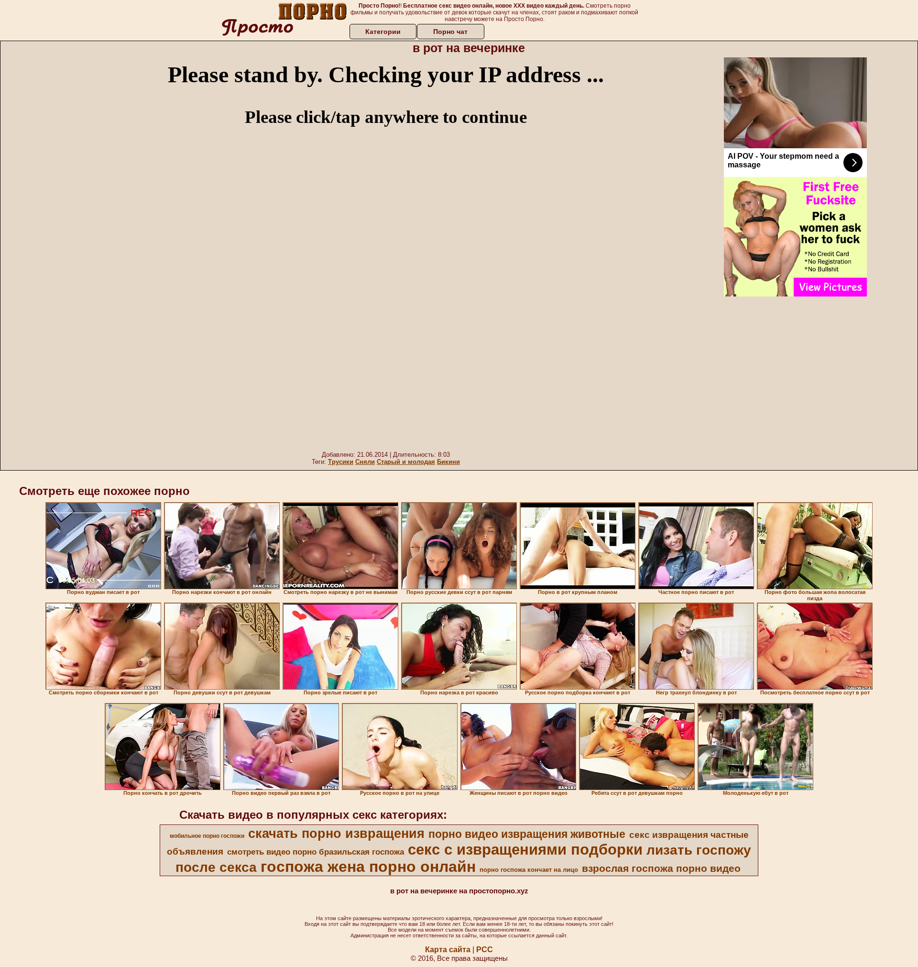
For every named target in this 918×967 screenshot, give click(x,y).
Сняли (365, 461)
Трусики (340, 461)
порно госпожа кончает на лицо (529, 869)
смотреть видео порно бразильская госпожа (315, 852)
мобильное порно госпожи (207, 836)
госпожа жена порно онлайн (368, 866)
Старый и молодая (406, 461)
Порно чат (450, 31)
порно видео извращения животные (526, 834)
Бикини (448, 461)
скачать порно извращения (336, 833)
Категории (383, 31)
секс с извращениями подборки (525, 849)
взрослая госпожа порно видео (661, 868)
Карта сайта (447, 949)
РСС (484, 949)
